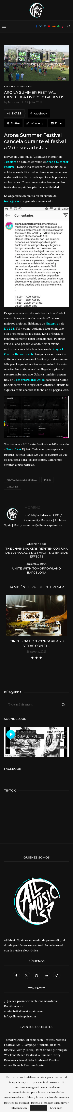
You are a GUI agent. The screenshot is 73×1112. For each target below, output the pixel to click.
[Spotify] (58, 26)
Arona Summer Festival (22, 479)
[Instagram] (45, 26)
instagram (11, 201)
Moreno (13, 102)
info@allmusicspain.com (20, 1016)
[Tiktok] (62, 26)
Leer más (56, 1108)
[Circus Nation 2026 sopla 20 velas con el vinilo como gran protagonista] (36, 615)
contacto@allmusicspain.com (23, 1011)
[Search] (69, 26)
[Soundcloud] (53, 26)
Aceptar (38, 1108)
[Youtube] (49, 26)
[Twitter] (40, 26)
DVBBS (47, 479)
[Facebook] (36, 26)
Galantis (12, 486)
